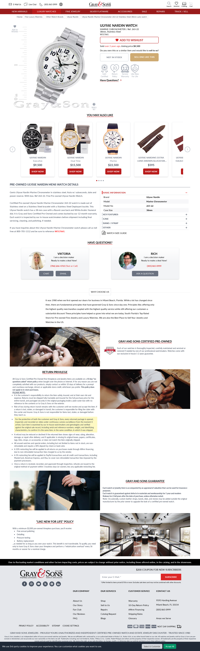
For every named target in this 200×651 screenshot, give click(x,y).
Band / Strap (110, 223)
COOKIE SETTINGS (71, 625)
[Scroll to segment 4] (103, 180)
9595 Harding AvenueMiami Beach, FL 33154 (167, 602)
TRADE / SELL (181, 11)
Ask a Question (145, 273)
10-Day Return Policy (138, 605)
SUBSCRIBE (171, 576)
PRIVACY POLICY (26, 625)
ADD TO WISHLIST (131, 40)
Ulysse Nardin (73, 16)
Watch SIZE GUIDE (117, 233)
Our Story (77, 605)
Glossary (132, 618)
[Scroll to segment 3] (101, 180)
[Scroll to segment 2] (98, 180)
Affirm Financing (136, 609)
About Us (77, 600)
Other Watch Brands (54, 16)
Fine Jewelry (73, 11)
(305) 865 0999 (163, 609)
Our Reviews (79, 613)
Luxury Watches (46, 11)
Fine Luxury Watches (33, 16)
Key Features (110, 214)
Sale (144, 11)
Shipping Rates (135, 613)
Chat (46, 273)
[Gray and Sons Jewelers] (100, 4)
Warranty (133, 600)
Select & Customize (152, 646)
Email (63, 273)
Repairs (160, 11)
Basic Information (114, 192)
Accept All (170, 646)
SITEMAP (56, 625)
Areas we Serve (163, 618)
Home (19, 16)
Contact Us (163, 591)
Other (106, 227)
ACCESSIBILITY (42, 625)
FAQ (75, 618)
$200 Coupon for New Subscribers (158, 569)
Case (106, 218)
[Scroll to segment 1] (96, 180)
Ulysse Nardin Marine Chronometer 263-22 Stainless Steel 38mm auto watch (114, 16)
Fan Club (77, 609)
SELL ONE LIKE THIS (144, 56)
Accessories (125, 11)
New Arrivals (19, 11)
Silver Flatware (99, 11)
